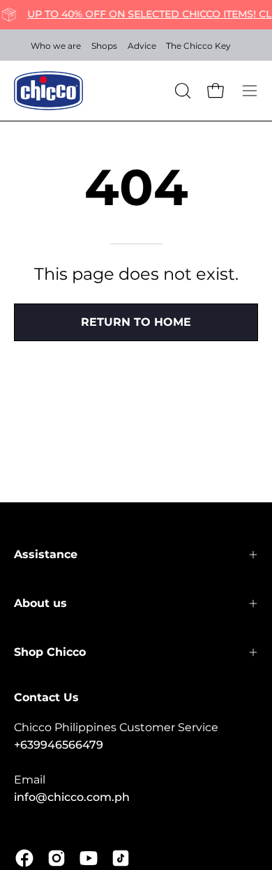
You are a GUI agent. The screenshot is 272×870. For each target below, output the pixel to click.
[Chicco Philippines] (49, 90)
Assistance (45, 554)
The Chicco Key (198, 45)
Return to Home (136, 322)
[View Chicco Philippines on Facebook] (24, 858)
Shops (104, 45)
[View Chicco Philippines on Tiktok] (120, 858)
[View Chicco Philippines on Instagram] (56, 858)
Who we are (56, 45)
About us (40, 603)
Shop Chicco (50, 652)
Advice (142, 45)
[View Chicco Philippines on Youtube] (88, 858)
